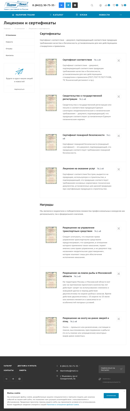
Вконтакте (61, 5)
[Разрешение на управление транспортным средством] (51, 235)
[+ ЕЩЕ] (121, 14)
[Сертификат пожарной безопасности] (51, 142)
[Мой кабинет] (100, 5)
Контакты (8, 370)
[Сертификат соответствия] (51, 67)
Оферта (22, 370)
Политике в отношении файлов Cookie (63, 404)
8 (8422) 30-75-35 (43, 5)
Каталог (8, 366)
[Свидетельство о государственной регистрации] (51, 103)
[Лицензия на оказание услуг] (51, 176)
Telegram (68, 5)
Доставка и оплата (27, 366)
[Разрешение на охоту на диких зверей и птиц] (51, 325)
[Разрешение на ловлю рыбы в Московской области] (51, 280)
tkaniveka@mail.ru (69, 371)
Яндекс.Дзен (75, 5)
